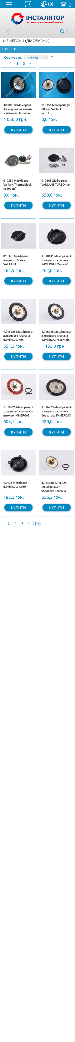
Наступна (30, 63)
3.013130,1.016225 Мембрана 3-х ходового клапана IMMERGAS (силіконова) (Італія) (55, 491)
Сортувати (12, 57)
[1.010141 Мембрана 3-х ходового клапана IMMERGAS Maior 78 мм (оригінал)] (56, 236)
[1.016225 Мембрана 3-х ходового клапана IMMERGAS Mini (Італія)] (18, 311)
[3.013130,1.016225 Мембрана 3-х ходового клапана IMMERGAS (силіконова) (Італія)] (56, 462)
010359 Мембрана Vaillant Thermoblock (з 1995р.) (17, 184)
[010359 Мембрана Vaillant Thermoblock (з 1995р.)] (18, 160)
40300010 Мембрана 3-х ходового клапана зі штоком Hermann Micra (17, 111)
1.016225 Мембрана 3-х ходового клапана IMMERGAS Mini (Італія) (18, 338)
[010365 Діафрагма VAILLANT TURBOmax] (56, 160)
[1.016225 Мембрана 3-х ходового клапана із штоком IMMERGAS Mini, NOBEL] (18, 387)
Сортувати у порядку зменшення (52, 57)
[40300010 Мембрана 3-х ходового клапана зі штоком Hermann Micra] (18, 85)
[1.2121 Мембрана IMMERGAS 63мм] (18, 462)
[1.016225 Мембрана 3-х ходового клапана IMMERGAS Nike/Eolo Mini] (56, 311)
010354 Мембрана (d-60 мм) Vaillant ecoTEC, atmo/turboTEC (55, 111)
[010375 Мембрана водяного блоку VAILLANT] (18, 236)
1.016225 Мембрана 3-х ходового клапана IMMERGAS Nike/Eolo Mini (56, 338)
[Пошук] (62, 31)
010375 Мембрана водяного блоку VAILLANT (15, 260)
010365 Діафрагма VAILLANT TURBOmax (55, 182)
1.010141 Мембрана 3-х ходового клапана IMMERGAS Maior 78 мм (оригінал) (56, 262)
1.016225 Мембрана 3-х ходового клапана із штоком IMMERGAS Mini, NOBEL (18, 413)
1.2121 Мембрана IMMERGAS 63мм (15, 485)
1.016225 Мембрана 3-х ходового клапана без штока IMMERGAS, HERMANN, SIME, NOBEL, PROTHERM (56, 415)
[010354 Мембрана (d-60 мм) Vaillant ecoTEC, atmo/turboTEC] (56, 85)
